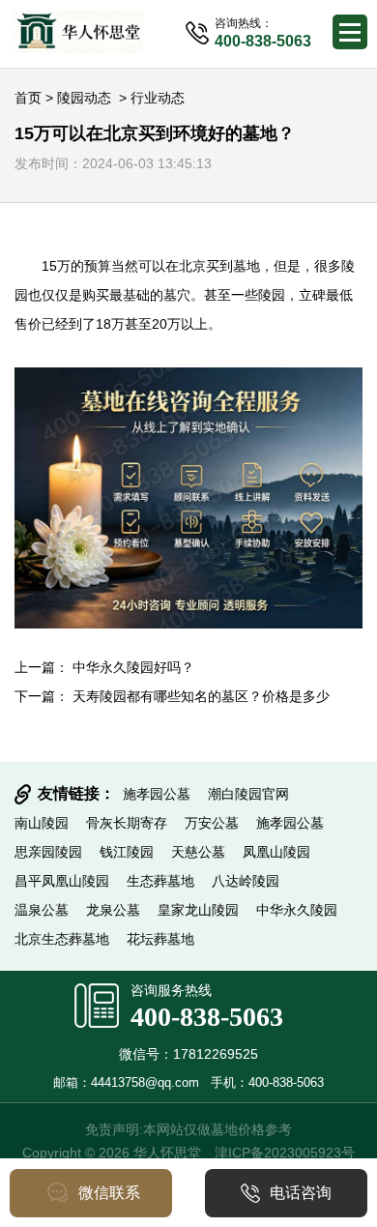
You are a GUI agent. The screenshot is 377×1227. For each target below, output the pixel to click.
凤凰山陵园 (276, 852)
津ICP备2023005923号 (285, 1152)
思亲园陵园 (48, 852)
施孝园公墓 (156, 794)
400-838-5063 (206, 1017)
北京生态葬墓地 (61, 939)
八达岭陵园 (245, 881)
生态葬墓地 (160, 881)
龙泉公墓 (113, 910)
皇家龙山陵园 (198, 910)
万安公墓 (212, 823)
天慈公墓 (198, 852)
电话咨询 (301, 1192)
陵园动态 (84, 97)
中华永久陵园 (296, 910)
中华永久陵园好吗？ (133, 667)
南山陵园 (41, 823)
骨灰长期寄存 (126, 823)
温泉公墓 (41, 910)
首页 (28, 97)
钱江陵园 (127, 852)
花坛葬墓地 (160, 939)
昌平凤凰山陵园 (61, 881)
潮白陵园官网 (248, 794)
